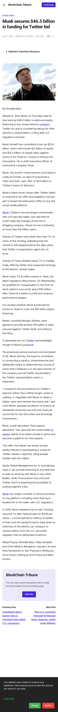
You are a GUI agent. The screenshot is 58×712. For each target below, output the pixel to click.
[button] (4, 5)
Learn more (9, 698)
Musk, (5, 212)
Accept (34, 705)
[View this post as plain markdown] (48, 36)
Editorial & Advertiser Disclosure (24, 51)
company (44, 124)
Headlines (8, 15)
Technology (49, 5)
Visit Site (29, 594)
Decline (48, 705)
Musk (5, 493)
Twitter (30, 340)
